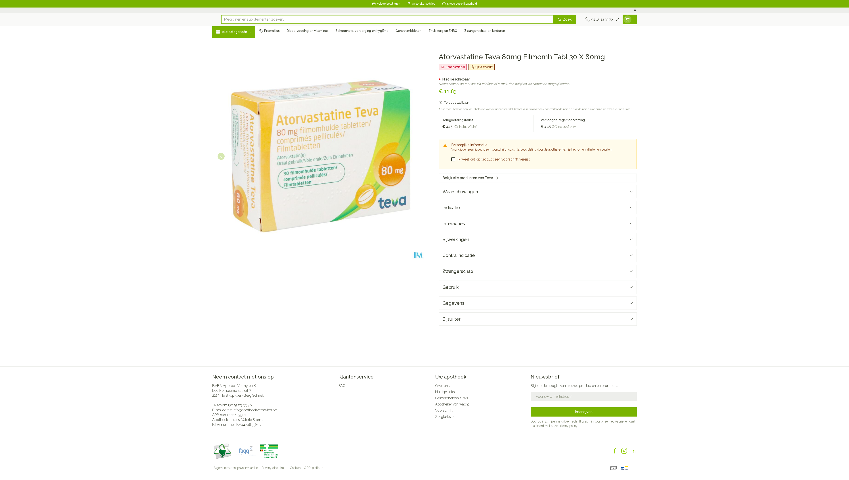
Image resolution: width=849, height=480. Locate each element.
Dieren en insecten (240, 137)
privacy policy (567, 426)
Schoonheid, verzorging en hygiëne (240, 56)
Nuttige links (445, 392)
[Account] (618, 19)
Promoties (224, 42)
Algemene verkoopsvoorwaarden (236, 468)
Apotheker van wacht (452, 404)
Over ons (442, 386)
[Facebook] (615, 450)
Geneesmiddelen (240, 149)
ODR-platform (313, 468)
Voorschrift (444, 410)
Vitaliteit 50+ (240, 101)
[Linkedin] (633, 450)
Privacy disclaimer (274, 468)
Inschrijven (584, 412)
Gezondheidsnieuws (451, 398)
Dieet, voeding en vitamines (240, 71)
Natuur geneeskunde (240, 113)
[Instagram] (624, 450)
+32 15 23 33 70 (240, 405)
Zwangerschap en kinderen (240, 87)
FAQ (342, 386)
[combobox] (387, 19)
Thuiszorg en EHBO (240, 125)
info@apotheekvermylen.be (255, 410)
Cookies (295, 468)
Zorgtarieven (445, 417)
